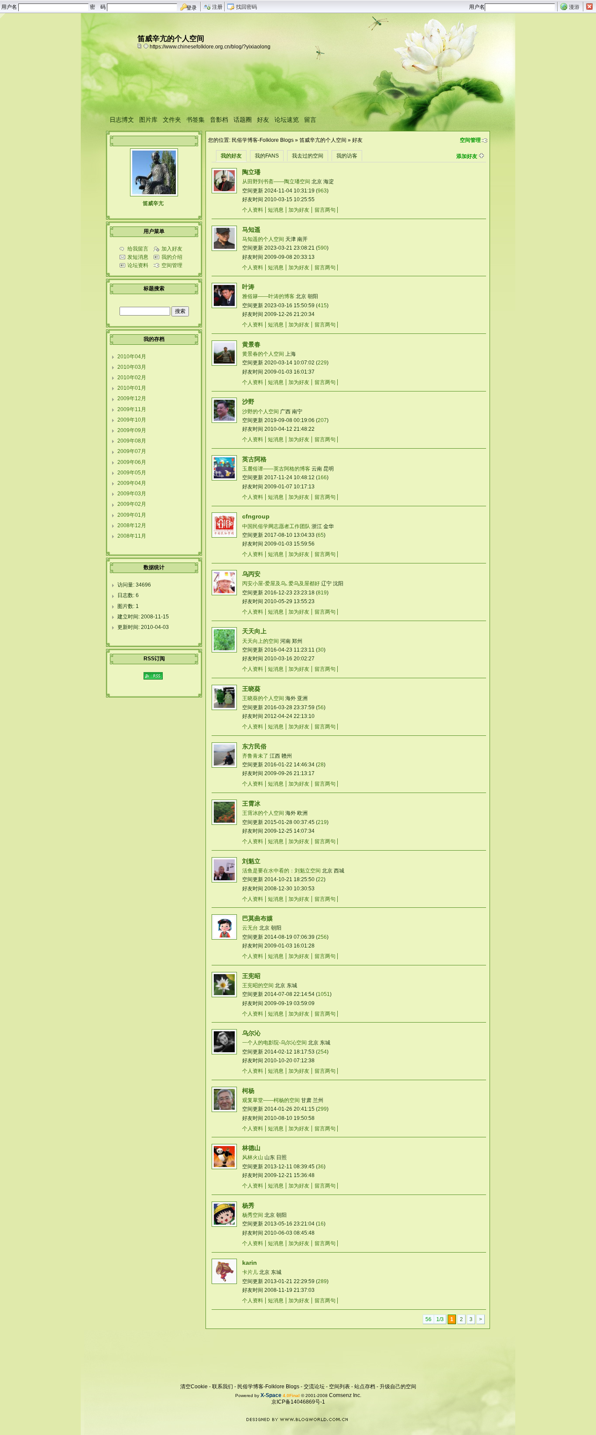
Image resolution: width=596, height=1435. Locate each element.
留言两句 (325, 210)
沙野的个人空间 (260, 412)
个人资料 (252, 210)
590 (322, 248)
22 (321, 879)
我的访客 (346, 156)
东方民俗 (254, 746)
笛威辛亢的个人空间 (322, 140)
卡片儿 (250, 1272)
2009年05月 (131, 473)
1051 (324, 994)
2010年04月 (131, 357)
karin (249, 1262)
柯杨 (248, 1090)
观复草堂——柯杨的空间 (271, 1100)
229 (322, 363)
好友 (263, 119)
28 (321, 765)
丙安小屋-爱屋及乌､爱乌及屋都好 (281, 583)
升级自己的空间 (398, 1387)
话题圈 (242, 119)
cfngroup (256, 516)
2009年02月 (131, 504)
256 (322, 937)
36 (321, 1167)
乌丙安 (251, 573)
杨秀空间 (252, 1215)
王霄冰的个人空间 (263, 813)
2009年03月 (131, 494)
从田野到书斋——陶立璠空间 (276, 182)
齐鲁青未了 (255, 756)
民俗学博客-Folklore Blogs (263, 140)
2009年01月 (131, 515)
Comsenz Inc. (345, 1395)
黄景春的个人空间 (263, 354)
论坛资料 (137, 265)
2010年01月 (131, 388)
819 (322, 593)
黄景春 (251, 344)
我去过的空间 (307, 156)
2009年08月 (131, 441)
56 (321, 707)
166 (322, 477)
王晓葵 (251, 688)
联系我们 (222, 1387)
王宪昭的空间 (258, 985)
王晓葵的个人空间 (263, 698)
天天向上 (254, 631)
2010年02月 (131, 377)
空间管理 (470, 140)
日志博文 (122, 119)
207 (322, 420)
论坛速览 (286, 119)
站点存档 (364, 1387)
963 (322, 191)
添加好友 (466, 156)
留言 (310, 119)
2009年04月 (131, 483)
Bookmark (147, 46)
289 (322, 1281)
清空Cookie (194, 1387)
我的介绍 (171, 257)
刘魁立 (251, 861)
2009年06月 (131, 462)
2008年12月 (131, 525)
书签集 (195, 119)
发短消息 (137, 257)
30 (321, 650)
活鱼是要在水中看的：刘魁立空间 (281, 871)
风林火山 (252, 1157)
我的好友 (231, 156)
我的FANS (267, 156)
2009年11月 (131, 409)
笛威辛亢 (153, 203)
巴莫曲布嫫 (257, 918)
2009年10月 (131, 420)
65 (321, 535)
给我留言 (137, 249)
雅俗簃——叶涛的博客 (268, 296)
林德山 (251, 1147)
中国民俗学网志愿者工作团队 (276, 526)
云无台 (250, 928)
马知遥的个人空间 (263, 239)
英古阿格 (254, 459)
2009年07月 (131, 451)
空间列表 (339, 1387)
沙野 (248, 401)
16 (321, 1224)
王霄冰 (251, 803)
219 (322, 822)
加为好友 (298, 210)
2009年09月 (131, 430)
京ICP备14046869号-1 (298, 1402)
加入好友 (171, 249)
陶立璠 (251, 171)
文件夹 (172, 119)
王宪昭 (251, 975)
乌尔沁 (251, 1033)
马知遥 (251, 229)
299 (322, 1109)
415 (322, 305)
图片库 (148, 119)
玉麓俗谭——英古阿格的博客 (276, 469)
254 (322, 1052)
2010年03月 (131, 367)
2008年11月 (131, 536)
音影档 (219, 119)
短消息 (276, 210)
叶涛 (248, 286)
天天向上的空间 (260, 641)
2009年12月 (131, 398)
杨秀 (248, 1205)
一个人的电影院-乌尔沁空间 (274, 1043)
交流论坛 (314, 1387)
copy (140, 46)
